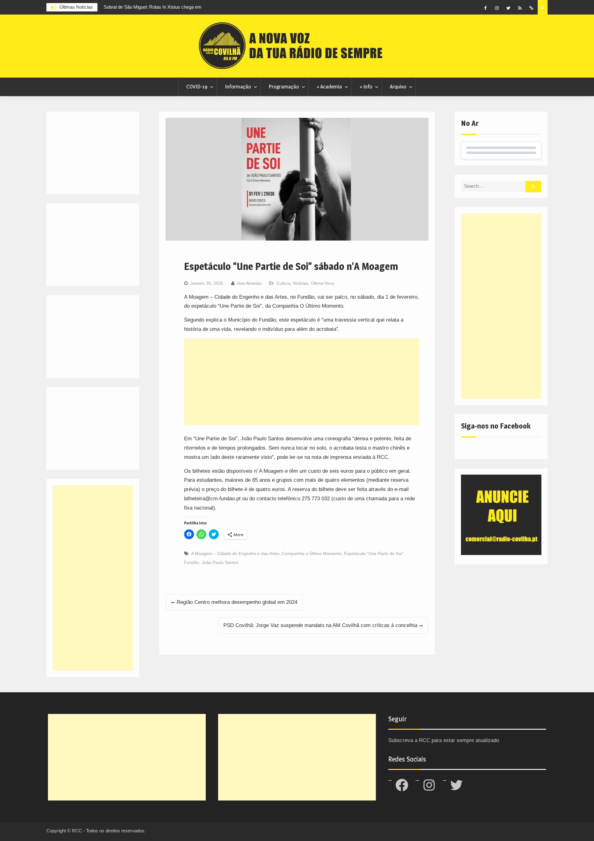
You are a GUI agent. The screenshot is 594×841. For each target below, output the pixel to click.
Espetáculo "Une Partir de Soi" (373, 553)
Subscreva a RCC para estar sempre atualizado (443, 740)
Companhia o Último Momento (312, 553)
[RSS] (520, 8)
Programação (284, 86)
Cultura (283, 283)
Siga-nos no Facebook (496, 425)
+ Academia (329, 86)
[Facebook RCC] (485, 8)
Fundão (191, 562)
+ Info (365, 86)
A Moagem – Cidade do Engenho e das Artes (235, 553)
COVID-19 (196, 86)
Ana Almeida (249, 283)
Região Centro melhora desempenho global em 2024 (237, 602)
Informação (238, 86)
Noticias (300, 283)
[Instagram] (497, 8)
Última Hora (322, 283)
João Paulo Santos (220, 562)
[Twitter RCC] (508, 8)
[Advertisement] (301, 382)
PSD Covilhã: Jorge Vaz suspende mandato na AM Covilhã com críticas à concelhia (320, 625)
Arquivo (398, 86)
